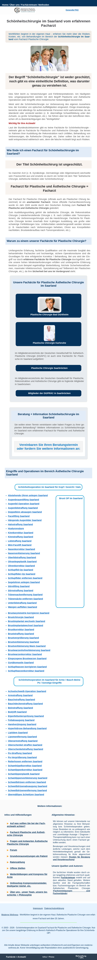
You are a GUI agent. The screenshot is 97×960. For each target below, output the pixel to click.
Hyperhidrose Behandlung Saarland (27, 728)
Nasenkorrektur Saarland (21, 549)
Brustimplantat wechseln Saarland (26, 621)
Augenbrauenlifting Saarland (23, 499)
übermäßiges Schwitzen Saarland (26, 794)
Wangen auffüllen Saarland (22, 607)
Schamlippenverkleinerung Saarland (27, 778)
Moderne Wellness (9, 915)
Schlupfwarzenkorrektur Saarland (26, 671)
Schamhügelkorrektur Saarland (25, 765)
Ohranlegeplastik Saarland (22, 561)
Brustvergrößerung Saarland (23, 638)
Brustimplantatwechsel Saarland (25, 625)
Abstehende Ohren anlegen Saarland (28, 495)
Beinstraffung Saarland (20, 708)
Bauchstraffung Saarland (21, 699)
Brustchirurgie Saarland (21, 617)
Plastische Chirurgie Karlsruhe (49, 343)
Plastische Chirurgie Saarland (17, 938)
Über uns (15, 5)
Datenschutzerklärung (54, 908)
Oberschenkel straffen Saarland (25, 745)
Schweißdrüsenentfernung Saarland (27, 790)
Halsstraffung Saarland (20, 524)
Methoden (43, 5)
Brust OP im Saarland (71, 498)
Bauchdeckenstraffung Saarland (25, 703)
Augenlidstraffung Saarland (23, 508)
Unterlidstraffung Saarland (22, 603)
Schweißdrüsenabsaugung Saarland (27, 786)
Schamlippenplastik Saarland (24, 774)
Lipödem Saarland (18, 732)
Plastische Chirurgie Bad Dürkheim (49, 314)
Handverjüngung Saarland (22, 724)
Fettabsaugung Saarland (21, 720)
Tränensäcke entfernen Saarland (25, 599)
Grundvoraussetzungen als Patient (28, 856)
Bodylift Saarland (17, 712)
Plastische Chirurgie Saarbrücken (49, 368)
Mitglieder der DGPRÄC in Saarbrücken (49, 393)
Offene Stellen (17, 868)
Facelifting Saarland (19, 516)
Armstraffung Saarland (20, 695)
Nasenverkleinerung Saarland (24, 553)
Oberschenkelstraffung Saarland (25, 749)
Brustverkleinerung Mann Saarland (27, 646)
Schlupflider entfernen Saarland (25, 578)
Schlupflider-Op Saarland (21, 574)
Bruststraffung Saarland (21, 633)
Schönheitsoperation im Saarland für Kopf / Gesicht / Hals (49, 487)
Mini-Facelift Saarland (19, 545)
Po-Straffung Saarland (20, 753)
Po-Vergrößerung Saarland (22, 757)
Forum (13, 850)
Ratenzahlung (17, 862)
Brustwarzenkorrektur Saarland (25, 654)
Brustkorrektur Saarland (21, 629)
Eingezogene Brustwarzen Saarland (27, 658)
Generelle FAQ (72, 10)
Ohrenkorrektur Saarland (21, 565)
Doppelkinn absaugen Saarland (25, 512)
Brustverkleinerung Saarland (23, 642)
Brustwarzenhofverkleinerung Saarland (29, 650)
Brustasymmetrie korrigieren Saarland (28, 613)
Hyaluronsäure (16, 528)
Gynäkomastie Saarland (21, 662)
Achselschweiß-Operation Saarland (27, 691)
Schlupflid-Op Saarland (20, 570)
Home (5, 5)
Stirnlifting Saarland (19, 586)
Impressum (38, 908)
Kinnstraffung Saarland (20, 536)
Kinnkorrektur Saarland (20, 532)
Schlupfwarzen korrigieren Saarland (27, 667)
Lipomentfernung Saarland (22, 736)
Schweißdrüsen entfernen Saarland (27, 782)
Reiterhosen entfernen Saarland (25, 761)
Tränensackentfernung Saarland (25, 594)
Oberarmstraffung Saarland (23, 741)
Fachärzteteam (29, 5)
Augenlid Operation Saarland (23, 503)
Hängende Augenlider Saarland (25, 520)
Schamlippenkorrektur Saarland (25, 769)
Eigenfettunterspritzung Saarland (26, 716)
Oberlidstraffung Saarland (22, 557)
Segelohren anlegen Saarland (24, 582)
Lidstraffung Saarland (19, 541)
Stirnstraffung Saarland (20, 590)
